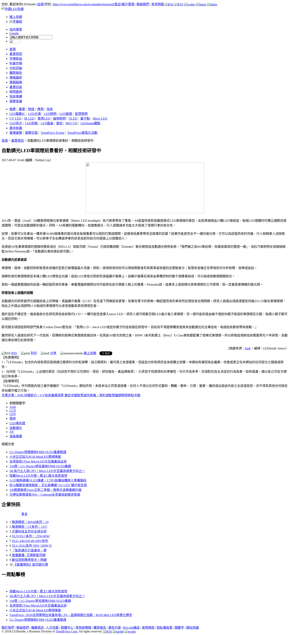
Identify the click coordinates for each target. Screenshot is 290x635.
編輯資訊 (37, 627)
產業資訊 (15, 54)
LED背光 (15, 123)
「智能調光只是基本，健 (29, 550)
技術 (50, 109)
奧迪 (12, 418)
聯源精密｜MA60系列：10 (30, 522)
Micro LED (100, 118)
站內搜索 (15, 29)
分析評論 (15, 68)
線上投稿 (15, 17)
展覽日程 (31, 132)
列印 (34, 353)
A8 (11, 431)
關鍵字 (179, 627)
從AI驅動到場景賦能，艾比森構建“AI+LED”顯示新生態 (48, 485)
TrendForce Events (52, 132)
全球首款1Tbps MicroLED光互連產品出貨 (38, 461)
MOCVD (71, 123)
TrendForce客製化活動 (82, 132)
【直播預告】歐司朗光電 (30, 564)
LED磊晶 (47, 123)
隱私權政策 (164, 627)
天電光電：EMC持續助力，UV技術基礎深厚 (33, 395)
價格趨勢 (15, 77)
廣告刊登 (114, 627)
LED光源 (34, 113)
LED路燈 (65, 113)
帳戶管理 (128, 4)
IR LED (29, 118)
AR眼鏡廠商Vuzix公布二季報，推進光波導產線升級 (45, 490)
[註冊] (40, 4)
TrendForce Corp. (67, 631)
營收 (59, 123)
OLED (73, 118)
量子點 (85, 118)
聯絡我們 (143, 4)
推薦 (12, 109)
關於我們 (8, 627)
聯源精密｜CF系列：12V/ (29, 526)
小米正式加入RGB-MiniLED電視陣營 (35, 456)
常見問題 (157, 4)
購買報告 (15, 72)
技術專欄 (15, 96)
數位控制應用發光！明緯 (29, 559)
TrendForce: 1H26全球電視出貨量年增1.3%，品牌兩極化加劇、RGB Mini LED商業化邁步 (70, 615)
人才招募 (52, 627)
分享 (53, 353)
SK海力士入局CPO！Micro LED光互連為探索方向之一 (47, 471)
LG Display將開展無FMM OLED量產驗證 (37, 452)
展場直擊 (15, 132)
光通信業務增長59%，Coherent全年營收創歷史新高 (44, 494)
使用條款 (148, 627)
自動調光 (15, 428)
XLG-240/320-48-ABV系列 (30, 541)
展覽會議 (15, 101)
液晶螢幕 (15, 436)
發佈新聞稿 (83, 627)
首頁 (12, 49)
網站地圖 (192, 627)
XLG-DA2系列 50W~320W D (32, 545)
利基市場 (15, 63)
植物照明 (59, 118)
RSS (14, 353)
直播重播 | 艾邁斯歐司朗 (29, 555)
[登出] (117, 4)
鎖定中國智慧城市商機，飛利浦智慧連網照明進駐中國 (102, 395)
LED (12, 414)
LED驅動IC (17, 113)
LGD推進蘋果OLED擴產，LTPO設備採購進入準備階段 (47, 480)
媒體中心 (67, 627)
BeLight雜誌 (131, 627)
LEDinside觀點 (90, 123)
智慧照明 (81, 113)
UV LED (15, 118)
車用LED (43, 118)
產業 (22, 109)
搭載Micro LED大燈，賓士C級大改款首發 (38, 475)
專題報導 (15, 82)
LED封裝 (31, 123)
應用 (40, 109)
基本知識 (15, 128)
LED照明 (50, 113)
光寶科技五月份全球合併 (29, 531)
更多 (24, 514)
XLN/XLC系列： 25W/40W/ (31, 536)
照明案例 (15, 91)
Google (14, 33)
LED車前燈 (17, 423)
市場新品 (15, 58)
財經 (31, 109)
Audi (248, 348)
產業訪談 (15, 87)
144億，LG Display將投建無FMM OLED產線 (40, 466)
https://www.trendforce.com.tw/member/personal (83, 4)
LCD (12, 410)
